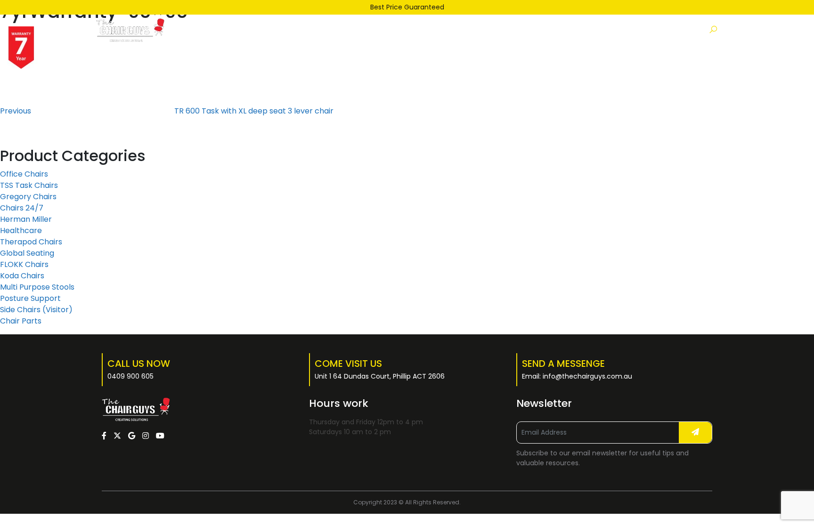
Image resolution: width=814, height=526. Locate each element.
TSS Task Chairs (29, 185)
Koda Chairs (22, 275)
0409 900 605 (130, 376)
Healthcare (21, 230)
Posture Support (30, 298)
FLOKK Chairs (24, 264)
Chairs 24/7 (21, 207)
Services (434, 30)
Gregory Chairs (28, 196)
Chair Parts (20, 321)
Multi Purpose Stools (37, 287)
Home (283, 30)
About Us (487, 30)
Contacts (541, 30)
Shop (325, 30)
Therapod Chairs (31, 241)
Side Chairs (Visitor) (36, 309)
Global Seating (27, 253)
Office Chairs (24, 174)
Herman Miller (26, 219)
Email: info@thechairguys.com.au (577, 376)
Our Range (374, 30)
